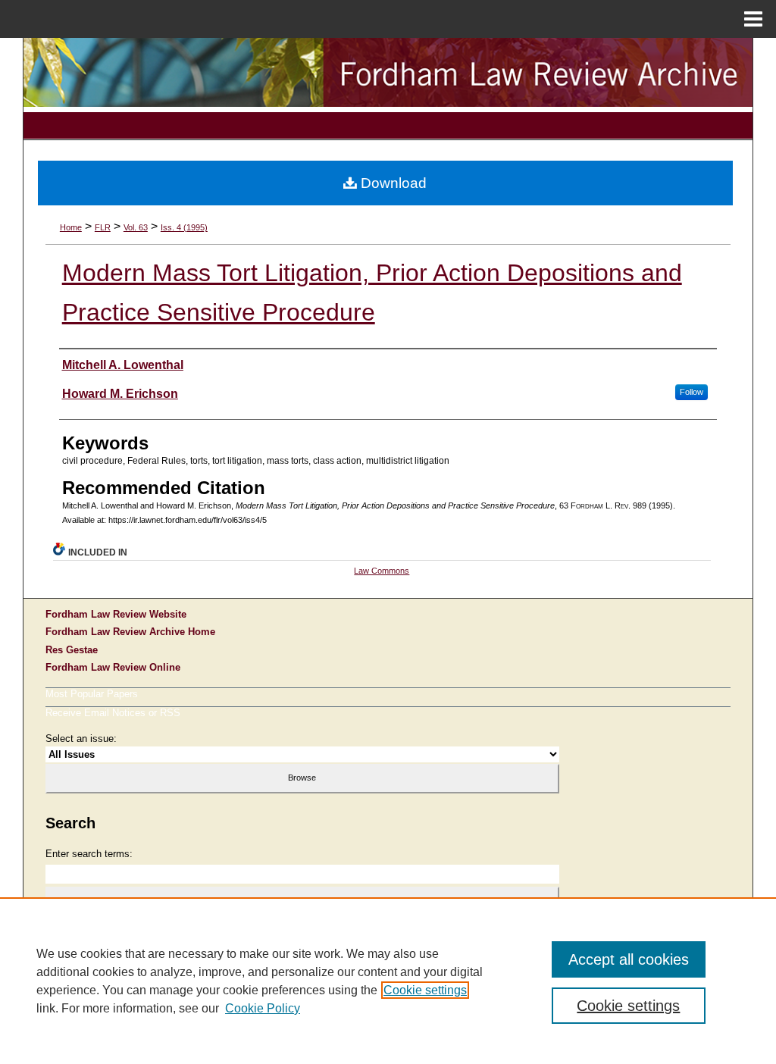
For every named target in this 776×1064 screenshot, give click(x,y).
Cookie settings (425, 990)
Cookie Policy (262, 1008)
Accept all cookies (628, 959)
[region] (388, 980)
